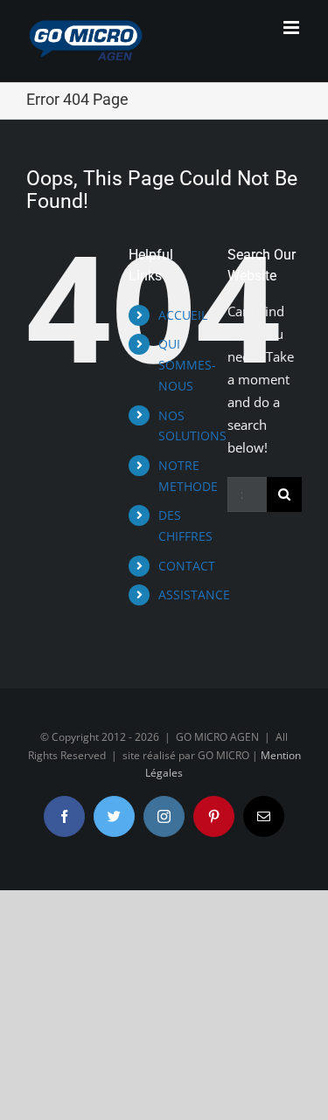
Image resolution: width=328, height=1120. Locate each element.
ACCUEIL (182, 315)
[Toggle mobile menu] (292, 27)
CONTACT (186, 565)
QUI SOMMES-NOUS (187, 364)
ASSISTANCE (194, 594)
